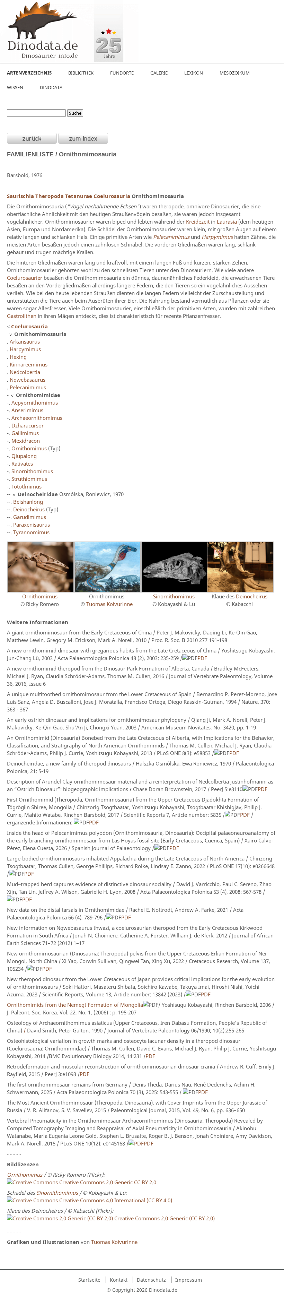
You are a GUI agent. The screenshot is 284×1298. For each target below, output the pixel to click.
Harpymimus (25, 349)
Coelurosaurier (24, 277)
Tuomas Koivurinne (109, 603)
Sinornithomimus (32, 471)
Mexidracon (25, 440)
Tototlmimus (26, 486)
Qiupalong (24, 455)
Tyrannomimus (31, 532)
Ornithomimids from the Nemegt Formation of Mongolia (75, 1004)
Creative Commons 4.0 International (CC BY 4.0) (115, 1200)
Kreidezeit (198, 221)
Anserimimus (27, 410)
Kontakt (118, 1280)
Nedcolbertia (25, 372)
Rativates (22, 463)
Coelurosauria (112, 195)
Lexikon (193, 73)
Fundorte (122, 73)
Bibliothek (81, 73)
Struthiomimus (29, 478)
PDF (202, 658)
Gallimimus (25, 433)
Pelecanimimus (28, 387)
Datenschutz (151, 1280)
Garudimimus (29, 516)
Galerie (159, 73)
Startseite (89, 1280)
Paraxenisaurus (31, 524)
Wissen (15, 87)
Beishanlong (28, 501)
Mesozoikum (235, 73)
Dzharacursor (27, 425)
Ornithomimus (29, 448)
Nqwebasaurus (27, 379)
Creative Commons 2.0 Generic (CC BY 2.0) (164, 1218)
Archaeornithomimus (36, 417)
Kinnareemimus (28, 364)
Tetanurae (78, 195)
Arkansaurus (25, 341)
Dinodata (51, 87)
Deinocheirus (29, 509)
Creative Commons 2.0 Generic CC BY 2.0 (107, 1182)
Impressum (188, 1280)
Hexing (18, 356)
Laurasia (227, 221)
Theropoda (49, 195)
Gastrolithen (21, 315)
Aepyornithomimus (34, 402)
